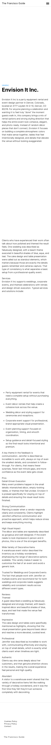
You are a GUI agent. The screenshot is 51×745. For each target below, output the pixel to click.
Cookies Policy (10, 721)
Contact (7, 726)
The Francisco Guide (13, 3)
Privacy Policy (10, 724)
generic (5, 85)
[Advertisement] (25, 43)
